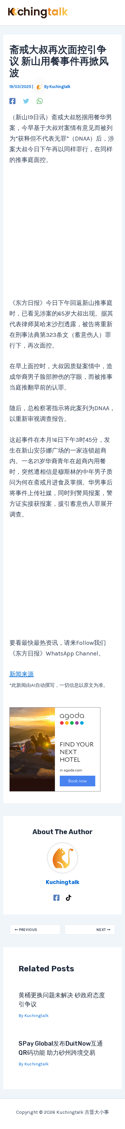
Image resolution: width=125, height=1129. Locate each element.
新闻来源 (21, 674)
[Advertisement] (61, 235)
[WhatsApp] (40, 100)
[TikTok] (69, 896)
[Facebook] (12, 100)
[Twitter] (26, 100)
